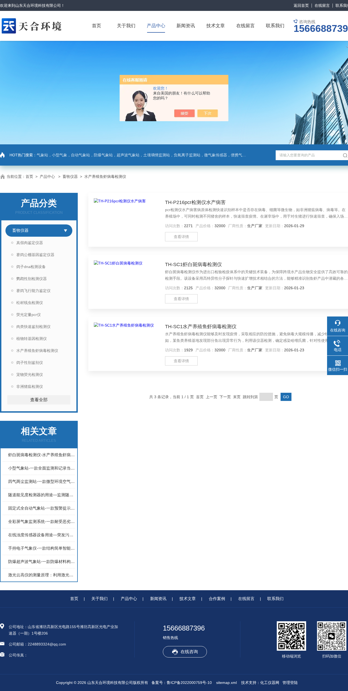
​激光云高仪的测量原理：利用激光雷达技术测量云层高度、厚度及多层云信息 (41, 575)
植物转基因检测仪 (31, 338)
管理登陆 (290, 682)
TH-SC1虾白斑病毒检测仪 (193, 264)
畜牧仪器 (70, 176)
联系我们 (275, 25)
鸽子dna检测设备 (31, 266)
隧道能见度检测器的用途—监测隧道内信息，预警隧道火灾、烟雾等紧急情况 (41, 494)
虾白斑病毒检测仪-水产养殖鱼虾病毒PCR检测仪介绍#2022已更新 (41, 454)
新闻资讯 (185, 25)
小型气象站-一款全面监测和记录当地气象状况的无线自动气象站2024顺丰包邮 (41, 468)
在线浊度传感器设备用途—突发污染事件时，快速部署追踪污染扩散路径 (41, 534)
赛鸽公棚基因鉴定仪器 (35, 254)
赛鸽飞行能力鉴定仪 (33, 290)
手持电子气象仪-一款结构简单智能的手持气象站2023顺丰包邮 (41, 548)
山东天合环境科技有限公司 (38, 5)
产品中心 (156, 25)
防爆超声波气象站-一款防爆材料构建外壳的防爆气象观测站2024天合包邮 (41, 561)
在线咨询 (189, 651)
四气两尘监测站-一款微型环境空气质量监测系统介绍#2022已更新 (41, 481)
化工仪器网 (269, 682)
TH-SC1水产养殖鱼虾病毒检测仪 (201, 326)
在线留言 (322, 5)
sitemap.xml (226, 682)
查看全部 (39, 399)
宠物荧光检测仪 (29, 374)
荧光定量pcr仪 (28, 314)
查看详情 (181, 237)
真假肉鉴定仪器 (29, 243)
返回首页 (301, 5)
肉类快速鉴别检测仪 (33, 326)
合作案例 (217, 598)
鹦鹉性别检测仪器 (31, 278)
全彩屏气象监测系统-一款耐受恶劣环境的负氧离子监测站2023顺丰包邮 (41, 521)
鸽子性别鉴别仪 (29, 362)
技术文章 (215, 25)
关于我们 (126, 25)
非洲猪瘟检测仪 (29, 386)
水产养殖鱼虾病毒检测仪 (105, 176)
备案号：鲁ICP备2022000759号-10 (181, 682)
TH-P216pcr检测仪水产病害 (195, 202)
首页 (96, 25)
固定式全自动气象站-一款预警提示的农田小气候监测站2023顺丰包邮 (41, 508)
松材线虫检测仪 (29, 302)
